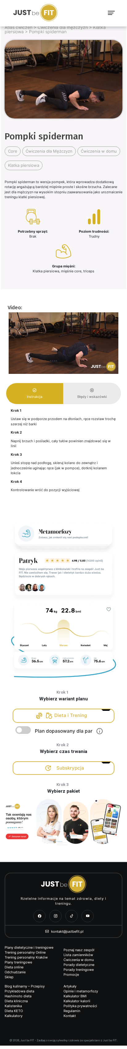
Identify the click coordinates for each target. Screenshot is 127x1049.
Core (12, 151)
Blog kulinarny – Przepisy (25, 986)
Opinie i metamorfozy (80, 991)
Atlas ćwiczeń (18, 27)
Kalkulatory (14, 1016)
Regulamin (71, 1011)
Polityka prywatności (80, 1006)
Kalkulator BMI (75, 996)
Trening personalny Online (25, 952)
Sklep (9, 977)
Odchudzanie (15, 972)
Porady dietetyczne (78, 965)
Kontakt (69, 1016)
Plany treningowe (18, 962)
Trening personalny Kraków (26, 957)
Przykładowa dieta (19, 991)
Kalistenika (13, 1006)
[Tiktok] (71, 916)
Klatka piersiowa (23, 165)
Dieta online (14, 967)
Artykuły (69, 986)
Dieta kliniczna (16, 1001)
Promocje (71, 974)
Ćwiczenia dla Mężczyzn (49, 151)
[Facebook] (39, 916)
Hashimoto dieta (18, 996)
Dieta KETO (14, 1011)
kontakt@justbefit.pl (67, 931)
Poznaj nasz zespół (78, 950)
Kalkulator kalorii (76, 1001)
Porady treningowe (78, 969)
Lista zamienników (78, 955)
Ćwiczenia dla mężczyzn (63, 27)
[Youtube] (87, 916)
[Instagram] (55, 916)
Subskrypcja (70, 768)
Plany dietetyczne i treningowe (29, 947)
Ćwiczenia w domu (99, 151)
